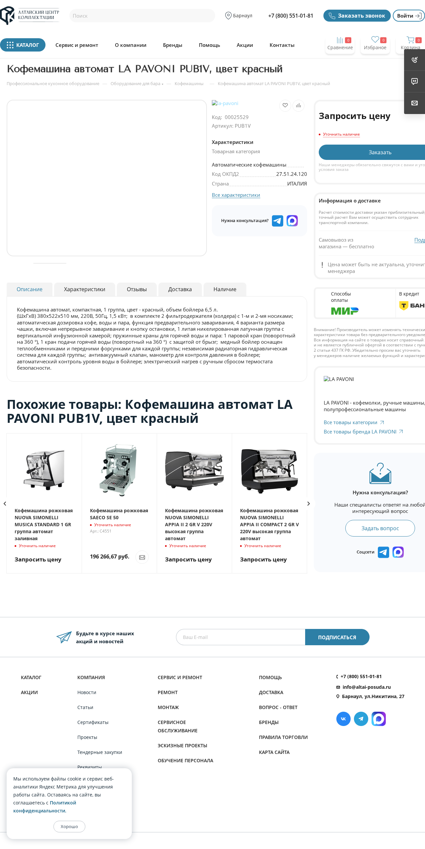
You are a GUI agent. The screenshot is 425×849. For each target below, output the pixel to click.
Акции (245, 45)
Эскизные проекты (182, 745)
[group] (106, 178)
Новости (86, 692)
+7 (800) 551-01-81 (290, 15)
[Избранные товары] (375, 60)
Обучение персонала (185, 760)
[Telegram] (361, 718)
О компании (130, 45)
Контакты (282, 45)
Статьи (85, 707)
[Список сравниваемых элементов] (340, 60)
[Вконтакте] (343, 718)
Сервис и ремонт (76, 45)
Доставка (271, 692)
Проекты (87, 737)
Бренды (172, 45)
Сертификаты (93, 722)
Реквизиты (89, 767)
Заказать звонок (361, 15)
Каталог (31, 677)
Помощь (209, 45)
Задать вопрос (380, 528)
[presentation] (308, 503)
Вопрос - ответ (278, 707)
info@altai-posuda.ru (367, 687)
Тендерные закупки (99, 752)
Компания (91, 677)
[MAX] (292, 220)
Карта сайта (274, 752)
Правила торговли (283, 737)
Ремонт (168, 692)
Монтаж (168, 707)
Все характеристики (236, 194)
